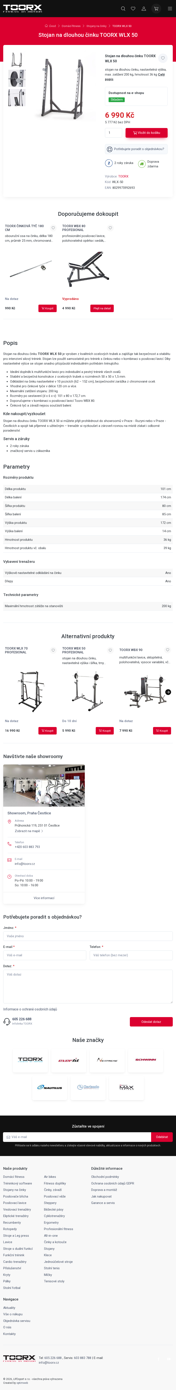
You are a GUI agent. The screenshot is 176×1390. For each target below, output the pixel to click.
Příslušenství (12, 1268)
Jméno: (9, 928)
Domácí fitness (71, 26)
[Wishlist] (133, 8)
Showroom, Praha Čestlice (29, 813)
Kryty (6, 1275)
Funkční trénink (13, 1255)
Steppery (50, 1203)
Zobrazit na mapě (27, 831)
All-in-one (51, 1236)
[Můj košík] (156, 8)
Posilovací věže (55, 1196)
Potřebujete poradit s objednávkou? (139, 149)
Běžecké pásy (53, 1209)
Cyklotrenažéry (54, 1216)
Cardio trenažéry (14, 1262)
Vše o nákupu (13, 1314)
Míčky (48, 1275)
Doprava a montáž (104, 1190)
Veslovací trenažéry (17, 1209)
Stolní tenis (52, 1268)
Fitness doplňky (55, 1183)
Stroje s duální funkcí (18, 1249)
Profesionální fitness (58, 1229)
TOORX (123, 176)
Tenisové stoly (54, 1281)
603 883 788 (82, 1358)
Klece (48, 1255)
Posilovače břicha (15, 1196)
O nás (7, 1327)
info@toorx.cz (25, 864)
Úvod (52, 26)
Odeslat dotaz (151, 1022)
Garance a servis (103, 1203)
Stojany (49, 1249)
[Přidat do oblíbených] (163, 58)
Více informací (44, 898)
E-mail (9, 947)
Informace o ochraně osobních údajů (30, 1009)
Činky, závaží (53, 1190)
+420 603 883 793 (27, 847)
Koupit (49, 308)
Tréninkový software (17, 1183)
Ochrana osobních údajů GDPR (112, 1183)
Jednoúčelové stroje (58, 1262)
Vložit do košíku (149, 133)
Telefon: (96, 947)
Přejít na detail (102, 308)
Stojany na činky (96, 26)
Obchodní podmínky (105, 1177)
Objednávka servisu (16, 1321)
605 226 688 (21, 1019)
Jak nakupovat (101, 1196)
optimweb (22, 1382)
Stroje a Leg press (16, 1236)
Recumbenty (12, 1223)
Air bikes (50, 1177)
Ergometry (51, 1223)
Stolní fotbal (11, 1288)
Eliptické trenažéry (16, 1216)
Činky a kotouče (55, 1242)
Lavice (7, 1242)
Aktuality (9, 1308)
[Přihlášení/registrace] (144, 8)
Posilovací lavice (14, 1203)
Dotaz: (8, 966)
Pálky (7, 1281)
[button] (168, 692)
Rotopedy (10, 1229)
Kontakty (9, 1334)
